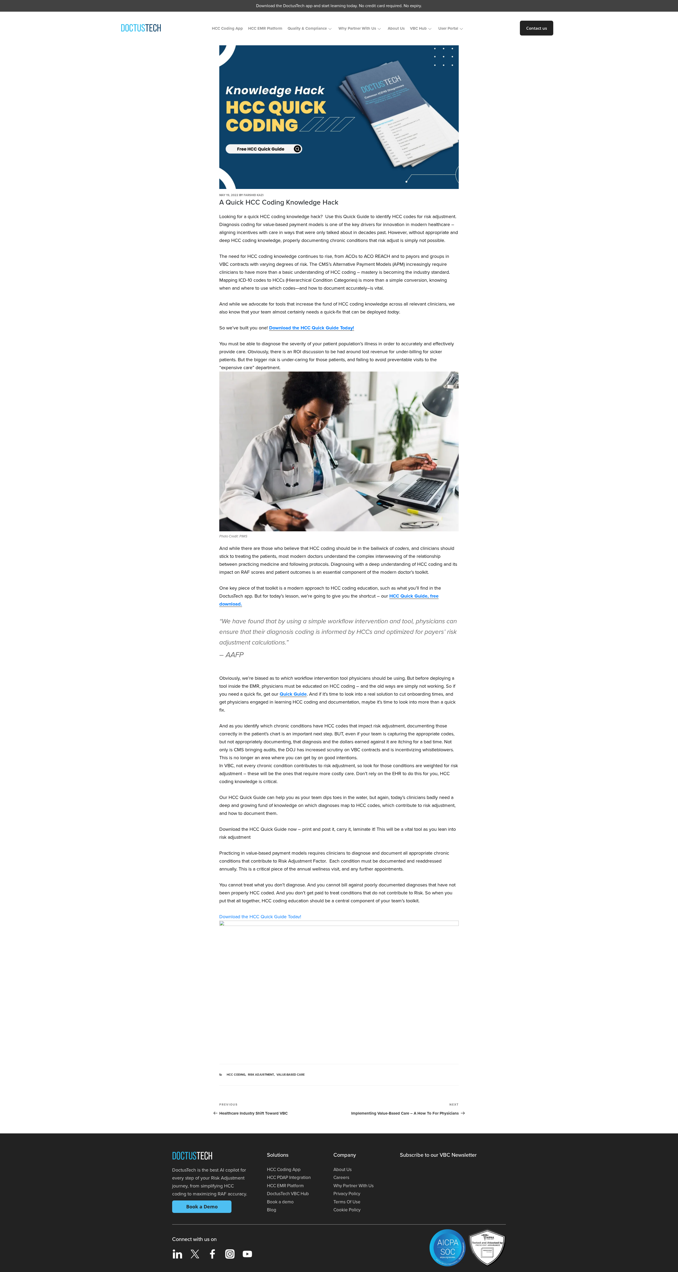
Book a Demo (202, 1206)
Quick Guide (293, 694)
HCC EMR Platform (265, 28)
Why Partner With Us (357, 28)
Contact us (536, 28)
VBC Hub (418, 28)
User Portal (448, 28)
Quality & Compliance (307, 28)
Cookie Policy (346, 1210)
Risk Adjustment (261, 1074)
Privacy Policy (346, 1193)
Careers (341, 1177)
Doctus (192, 1156)
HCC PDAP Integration (289, 1177)
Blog (271, 1210)
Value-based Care (290, 1074)
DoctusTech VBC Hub (288, 1193)
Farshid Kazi (254, 195)
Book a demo (280, 1202)
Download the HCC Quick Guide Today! (311, 328)
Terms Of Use (346, 1202)
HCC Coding (236, 1074)
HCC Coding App (227, 28)
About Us (396, 28)
